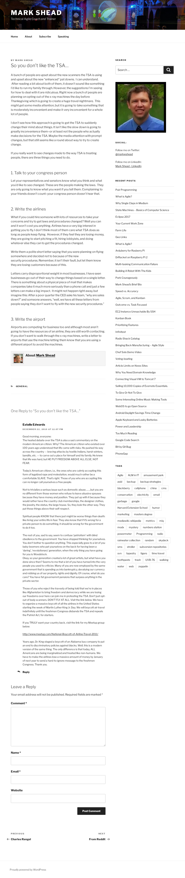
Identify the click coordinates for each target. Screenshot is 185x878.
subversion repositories (153, 546)
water (120, 566)
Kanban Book (123, 318)
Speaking (63, 36)
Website (17, 790)
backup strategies (150, 481)
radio (160, 533)
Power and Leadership (128, 426)
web (131, 566)
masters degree (143, 514)
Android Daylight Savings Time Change (137, 412)
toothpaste (123, 559)
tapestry (131, 553)
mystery (133, 527)
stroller (131, 546)
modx (120, 527)
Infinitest (120, 331)
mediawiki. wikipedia (129, 520)
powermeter (124, 533)
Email (16, 771)
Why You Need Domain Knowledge (135, 372)
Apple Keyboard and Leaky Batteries (136, 419)
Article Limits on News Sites (131, 365)
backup (131, 481)
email (156, 494)
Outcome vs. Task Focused (131, 304)
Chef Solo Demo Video (128, 352)
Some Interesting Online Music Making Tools (141, 399)
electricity (143, 494)
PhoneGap (121, 453)
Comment (19, 703)
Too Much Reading (126, 433)
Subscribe (45, 36)
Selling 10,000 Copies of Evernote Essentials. (141, 385)
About (28, 36)
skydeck (163, 540)
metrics (150, 520)
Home (14, 36)
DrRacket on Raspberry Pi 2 (131, 257)
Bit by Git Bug (123, 446)
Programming (144, 533)
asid (119, 481)
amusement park (154, 475)
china (153, 488)
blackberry (123, 488)
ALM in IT (133, 475)
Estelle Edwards (34, 424)
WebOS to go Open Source (131, 406)
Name (16, 752)
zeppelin (143, 566)
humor (156, 507)
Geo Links (121, 237)
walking (164, 559)
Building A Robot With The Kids (133, 270)
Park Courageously (126, 277)
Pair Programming (126, 189)
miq (161, 520)
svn (119, 553)
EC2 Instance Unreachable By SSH (135, 311)
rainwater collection (128, 540)
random (149, 540)
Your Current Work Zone (129, 223)
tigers (144, 553)
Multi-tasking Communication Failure (136, 264)
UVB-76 (150, 559)
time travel (158, 553)
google (135, 501)
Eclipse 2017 (122, 216)
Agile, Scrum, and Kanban (130, 297)
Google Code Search (127, 440)
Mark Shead (36, 13)
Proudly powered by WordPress (28, 869)
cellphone (140, 488)
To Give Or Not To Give (128, 392)
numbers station (152, 527)
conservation (125, 494)
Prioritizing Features (126, 324)
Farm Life (120, 230)
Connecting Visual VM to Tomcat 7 (135, 379)
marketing (123, 514)
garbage (122, 501)
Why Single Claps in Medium (131, 203)
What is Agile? (123, 196)
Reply (26, 672)
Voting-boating (123, 358)
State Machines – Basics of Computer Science (142, 210)
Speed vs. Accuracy (126, 291)
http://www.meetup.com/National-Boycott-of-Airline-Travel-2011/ (60, 634)
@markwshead (124, 154)
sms (119, 546)
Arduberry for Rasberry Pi (130, 250)
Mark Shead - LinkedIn (128, 166)
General (22, 386)
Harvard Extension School (132, 507)
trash (138, 559)
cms (163, 488)
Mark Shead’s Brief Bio (128, 284)
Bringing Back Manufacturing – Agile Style (139, 345)
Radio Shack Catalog (127, 338)
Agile (120, 475)
